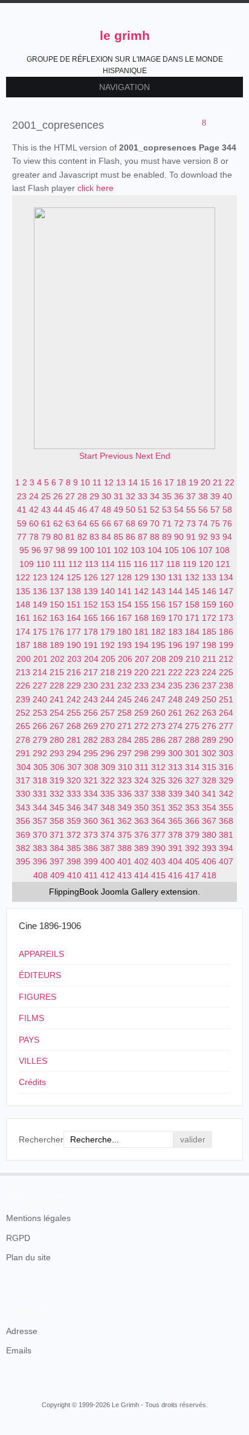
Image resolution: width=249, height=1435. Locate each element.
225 (226, 672)
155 (141, 604)
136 (40, 591)
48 (106, 509)
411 (91, 875)
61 (46, 523)
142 (141, 591)
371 (57, 835)
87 (142, 537)
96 (36, 550)
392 (192, 848)
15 (145, 482)
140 (107, 591)
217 (90, 672)
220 (141, 672)
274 (175, 726)
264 (226, 713)
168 (141, 618)
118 (173, 564)
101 (104, 550)
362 (124, 821)
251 (226, 699)
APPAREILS (41, 954)
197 (192, 645)
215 (57, 672)
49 (118, 509)
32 (130, 496)
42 (34, 509)
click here (95, 188)
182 (158, 632)
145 (192, 591)
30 (106, 496)
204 (91, 659)
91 (191, 537)
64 (82, 523)
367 (209, 821)
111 (59, 564)
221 (158, 672)
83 (94, 537)
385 (73, 848)
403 (158, 861)
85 (118, 537)
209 (176, 659)
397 (57, 861)
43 (46, 509)
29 (94, 496)
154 (124, 604)
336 (124, 793)
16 (157, 482)
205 (108, 659)
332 (57, 793)
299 (158, 753)
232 (124, 685)
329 (226, 780)
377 (158, 835)
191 (90, 645)
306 (57, 767)
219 (124, 672)
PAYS (29, 1040)
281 (73, 740)
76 (227, 523)
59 (22, 523)
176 (57, 632)
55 (191, 509)
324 (141, 780)
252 (23, 713)
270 (107, 726)
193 (124, 645)
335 (107, 793)
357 (40, 821)
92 (203, 537)
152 (90, 604)
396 (40, 861)
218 (107, 672)
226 (23, 685)
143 (158, 591)
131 (175, 577)
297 (124, 753)
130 (158, 577)
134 (226, 577)
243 (90, 699)
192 (107, 645)
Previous (116, 456)
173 (226, 618)
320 (73, 780)
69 (142, 523)
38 (203, 496)
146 (209, 591)
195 (158, 645)
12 (109, 482)
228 (57, 685)
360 (90, 821)
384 (57, 848)
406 (209, 861)
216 (73, 672)
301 (192, 753)
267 (57, 726)
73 (191, 523)
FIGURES (37, 997)
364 (158, 821)
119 (189, 564)
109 (26, 564)
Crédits (32, 1082)
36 (179, 496)
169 (158, 618)
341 (209, 793)
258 (124, 713)
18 (181, 482)
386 (90, 848)
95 (24, 550)
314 (192, 767)
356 (23, 821)
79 (46, 537)
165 (90, 618)
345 (57, 807)
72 (179, 523)
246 (141, 699)
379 (192, 835)
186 (226, 632)
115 (124, 564)
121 (223, 564)
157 (175, 604)
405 (192, 861)
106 (188, 550)
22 (229, 482)
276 (209, 726)
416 (175, 875)
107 (205, 550)
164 (73, 618)
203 (74, 659)
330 (23, 793)
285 (141, 740)
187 (23, 645)
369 (23, 835)
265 (23, 726)
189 (57, 645)
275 (192, 726)
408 (40, 875)
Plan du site (28, 1257)
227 (40, 685)
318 (40, 780)
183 (175, 632)
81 (70, 537)
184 (192, 632)
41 (22, 509)
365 (175, 821)
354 (209, 807)
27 (70, 496)
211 (209, 659)
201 (40, 659)
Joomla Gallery (129, 891)
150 (57, 604)
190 (73, 645)
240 (40, 699)
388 (124, 848)
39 (215, 496)
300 (175, 753)
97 (48, 550)
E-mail (231, 124)
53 (167, 509)
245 (124, 699)
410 (74, 875)
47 (94, 509)
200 (23, 659)
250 (209, 699)
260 (158, 713)
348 (107, 807)
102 (121, 550)
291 (23, 753)
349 (124, 807)
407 (226, 861)
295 (90, 753)
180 (124, 632)
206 (125, 659)
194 (141, 645)
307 (74, 767)
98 (60, 550)
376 (141, 835)
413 (124, 875)
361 (107, 821)
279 (40, 740)
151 (73, 604)
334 (90, 793)
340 (192, 793)
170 (175, 618)
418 (209, 875)
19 (193, 482)
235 (175, 685)
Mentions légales (38, 1218)
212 (226, 659)
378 (175, 835)
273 (158, 726)
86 (130, 537)
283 (107, 740)
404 (175, 861)
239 (23, 699)
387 (107, 848)
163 (57, 618)
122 (23, 577)
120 (206, 564)
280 (57, 740)
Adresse (21, 1331)
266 (40, 726)
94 (227, 537)
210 (193, 659)
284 (124, 740)
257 (107, 713)
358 (57, 821)
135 (23, 591)
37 (191, 496)
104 (154, 550)
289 (209, 740)
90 (179, 537)
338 (158, 793)
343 (23, 807)
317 (23, 780)
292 (40, 753)
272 (141, 726)
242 (73, 699)
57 (215, 509)
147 (226, 591)
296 (107, 753)
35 (167, 496)
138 (73, 591)
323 (124, 780)
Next (144, 456)
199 (226, 645)
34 (155, 496)
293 (57, 753)
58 (227, 509)
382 (23, 848)
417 (192, 875)
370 (40, 835)
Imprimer (216, 124)
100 (87, 550)
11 (97, 482)
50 (130, 509)
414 (141, 875)
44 (58, 509)
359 (73, 821)
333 (73, 793)
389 (141, 848)
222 (175, 672)
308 (91, 767)
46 (82, 509)
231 (107, 685)
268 (73, 726)
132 (192, 577)
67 (118, 523)
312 (158, 767)
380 (209, 835)
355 (226, 807)
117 (157, 564)
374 (107, 835)
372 (73, 835)
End (162, 456)
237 (209, 685)
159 (209, 604)
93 (215, 537)
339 (175, 793)
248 (175, 699)
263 (209, 713)
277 (226, 726)
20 (205, 482)
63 (70, 523)
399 (90, 861)
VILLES (33, 1061)
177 (73, 632)
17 (169, 482)
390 (158, 848)
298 (141, 753)
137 (57, 591)
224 (209, 672)
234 (158, 685)
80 (58, 537)
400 (107, 861)
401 (124, 861)
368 (226, 821)
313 (175, 767)
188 (40, 645)
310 (125, 767)
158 (192, 604)
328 (209, 780)
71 (167, 523)
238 (226, 685)
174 (23, 632)
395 (23, 861)
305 (40, 767)
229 (73, 685)
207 (142, 659)
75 (215, 523)
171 (192, 618)
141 (124, 591)
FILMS (31, 1018)
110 (43, 564)
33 (142, 496)
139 (90, 591)
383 (40, 848)
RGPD (18, 1238)
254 (57, 713)
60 (34, 523)
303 (226, 753)
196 (175, 645)
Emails (18, 1350)
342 (226, 793)
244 (107, 699)
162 (40, 618)
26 (58, 496)
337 (141, 793)
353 (192, 807)
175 (40, 632)
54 (179, 509)
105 (171, 550)
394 (226, 848)
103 (138, 550)
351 (158, 807)
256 (90, 713)
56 (203, 509)
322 (107, 780)
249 (192, 699)
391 (175, 848)
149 (40, 604)
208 (159, 659)
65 (94, 523)
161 (23, 618)
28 (82, 496)
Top (235, 1173)
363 (141, 821)
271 (124, 726)
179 (107, 632)
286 (158, 740)
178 (90, 632)
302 (209, 753)
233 (141, 685)
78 (34, 537)
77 (22, 537)
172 (209, 618)
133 (209, 577)
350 (141, 807)
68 (130, 523)
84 (106, 537)
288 (192, 740)
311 (142, 767)
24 (34, 496)
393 (209, 848)
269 (90, 726)
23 (22, 496)
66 (106, 523)
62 (58, 523)
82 (82, 537)
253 (40, 713)
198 (209, 645)
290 (226, 740)
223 (192, 672)
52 (155, 509)
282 (90, 740)
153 (107, 604)
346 (73, 807)
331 (40, 793)
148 (23, 604)
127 (107, 577)
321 (90, 780)
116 (140, 564)
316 (226, 767)
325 (158, 780)
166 (107, 618)
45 (70, 509)
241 (57, 699)
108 (222, 550)
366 (192, 821)
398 (73, 861)
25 (46, 496)
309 (108, 767)
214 (40, 672)
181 (141, 632)
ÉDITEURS (40, 975)
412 (107, 875)
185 (209, 632)
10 (85, 482)
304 (23, 767)
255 (73, 713)
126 (90, 577)
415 (158, 875)
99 (72, 550)
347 (90, 807)
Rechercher (41, 1139)
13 (121, 482)
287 (175, 740)
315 (209, 767)
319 (57, 780)
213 (23, 672)
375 (124, 835)
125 (73, 577)
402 (141, 861)
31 (118, 496)
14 (133, 482)
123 (40, 577)
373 (90, 835)
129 (141, 577)
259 (141, 713)
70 (155, 523)
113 (92, 564)
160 (226, 604)
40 (227, 496)
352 (175, 807)
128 (124, 577)
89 (167, 537)
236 (192, 685)
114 (108, 564)
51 (142, 509)
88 (155, 537)
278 (23, 740)
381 (226, 835)
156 (158, 604)
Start (88, 456)
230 (90, 685)
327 (192, 780)
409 (57, 875)
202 (57, 659)
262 (192, 713)
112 (75, 564)
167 (124, 618)
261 (175, 713)
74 (203, 523)
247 (158, 699)
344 (40, 807)
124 (57, 577)
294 (73, 753)
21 (217, 482)
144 (175, 591)
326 (175, 780)
